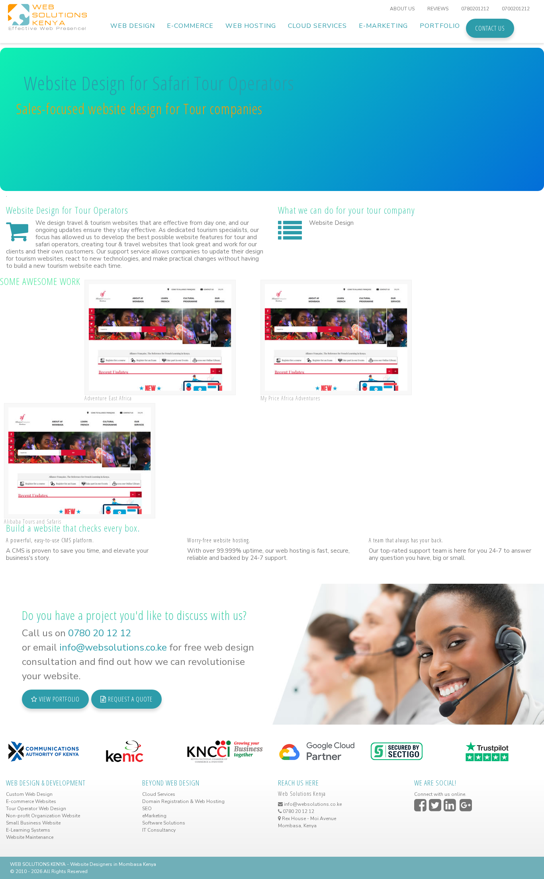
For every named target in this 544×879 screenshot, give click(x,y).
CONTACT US (490, 28)
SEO (147, 808)
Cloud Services (158, 794)
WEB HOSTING (250, 25)
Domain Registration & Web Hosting (183, 801)
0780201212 (475, 9)
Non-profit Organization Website (43, 816)
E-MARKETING (383, 25)
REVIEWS (437, 9)
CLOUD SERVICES (317, 25)
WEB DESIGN (132, 25)
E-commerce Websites (31, 801)
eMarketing (154, 816)
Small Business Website (33, 823)
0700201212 (516, 9)
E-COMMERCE (190, 25)
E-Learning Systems (28, 830)
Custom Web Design (29, 794)
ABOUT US (402, 9)
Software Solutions (163, 823)
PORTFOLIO (440, 25)
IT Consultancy (159, 830)
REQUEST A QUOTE (129, 699)
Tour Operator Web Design (36, 808)
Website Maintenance (29, 837)
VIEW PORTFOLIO (58, 699)
